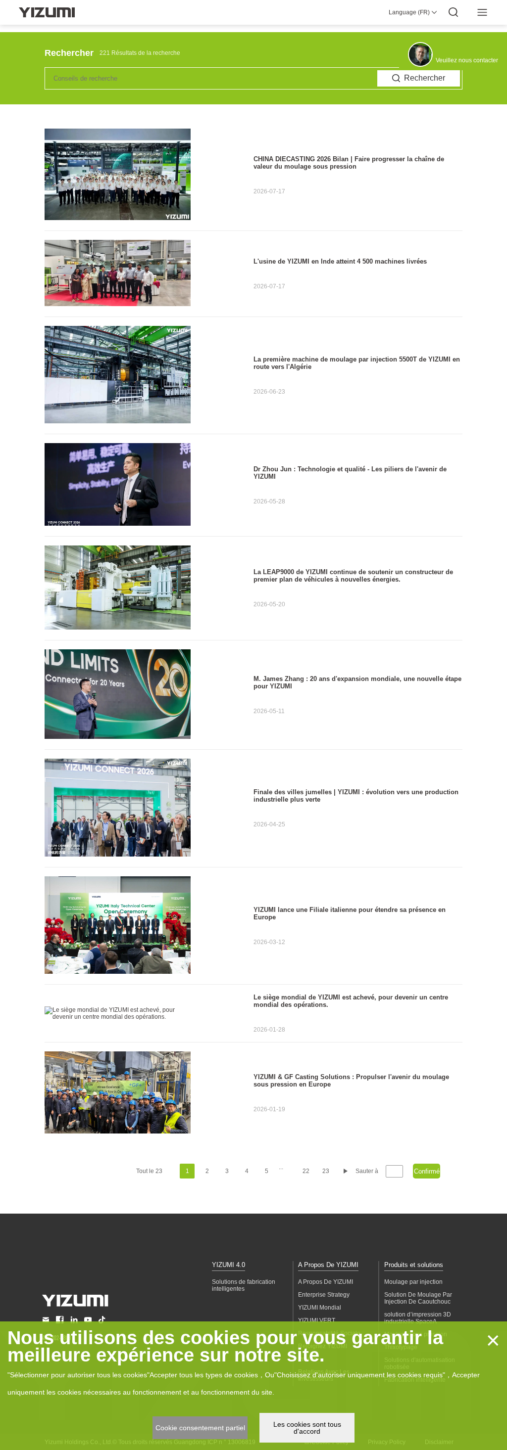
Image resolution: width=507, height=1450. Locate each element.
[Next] (345, 1171)
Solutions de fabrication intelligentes (243, 1285)
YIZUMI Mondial (319, 1307)
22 (306, 1171)
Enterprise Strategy (324, 1294)
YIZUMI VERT (316, 1320)
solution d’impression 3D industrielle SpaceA (417, 1318)
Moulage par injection (413, 1281)
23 (325, 1171)
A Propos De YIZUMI (328, 1265)
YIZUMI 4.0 (228, 1265)
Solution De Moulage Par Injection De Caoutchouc (418, 1298)
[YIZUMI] (47, 12)
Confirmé (427, 1171)
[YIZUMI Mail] (46, 1319)
